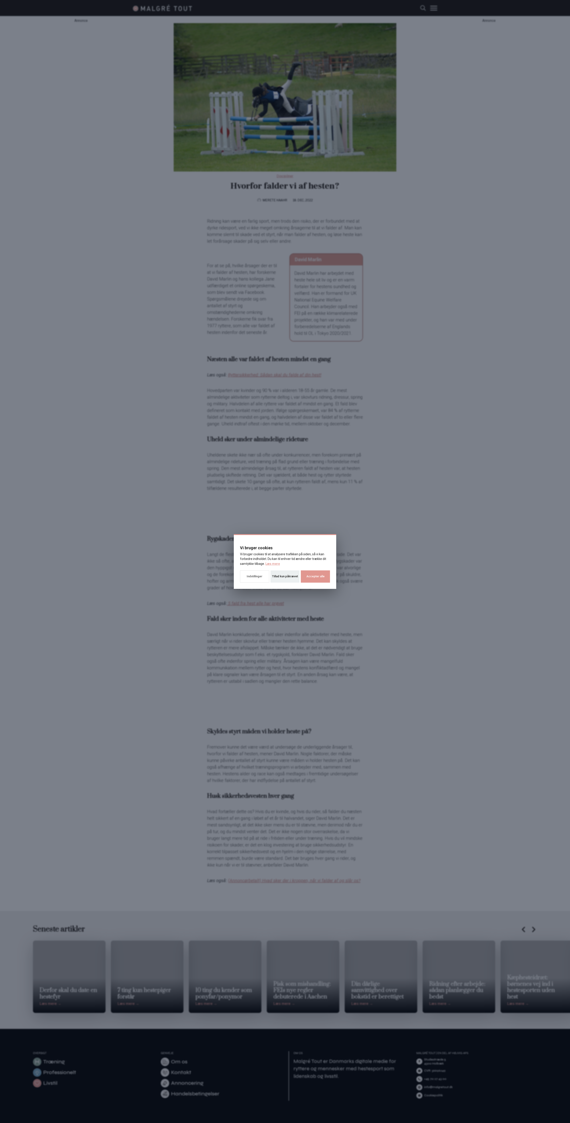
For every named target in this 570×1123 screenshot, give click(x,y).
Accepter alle (315, 576)
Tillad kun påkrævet (285, 576)
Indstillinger (254, 576)
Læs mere (272, 564)
